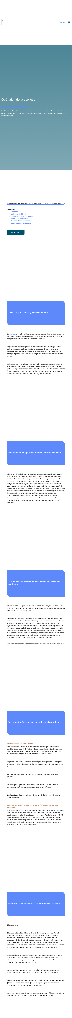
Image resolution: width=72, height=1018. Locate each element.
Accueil (3, 109)
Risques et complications (20, 221)
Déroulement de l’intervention (22, 216)
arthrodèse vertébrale (16, 621)
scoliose (12, 334)
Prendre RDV (16, 232)
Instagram (62, 22)
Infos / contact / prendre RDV (21, 223)
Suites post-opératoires (19, 218)
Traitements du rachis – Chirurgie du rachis (17, 109)
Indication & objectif (18, 214)
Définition (14, 212)
